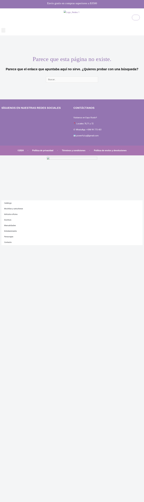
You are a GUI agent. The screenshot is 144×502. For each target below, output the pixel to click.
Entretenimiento (10, 231)
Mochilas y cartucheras (13, 209)
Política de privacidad (42, 150)
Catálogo (8, 203)
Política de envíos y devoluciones (110, 150)
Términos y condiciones (73, 150)
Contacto (8, 242)
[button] (3, 30)
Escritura (7, 220)
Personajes (8, 237)
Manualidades (10, 225)
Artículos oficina (10, 214)
